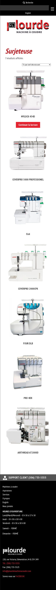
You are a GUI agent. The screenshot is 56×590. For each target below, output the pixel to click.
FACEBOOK (20, 576)
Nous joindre (8, 506)
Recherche (29, 2)
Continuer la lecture (28, 124)
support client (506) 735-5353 (27, 477)
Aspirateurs (7, 490)
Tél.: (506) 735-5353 (11, 563)
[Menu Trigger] (52, 8)
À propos (6, 498)
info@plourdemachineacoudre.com (17, 571)
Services (6, 494)
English (28, 13)
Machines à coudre (10, 486)
